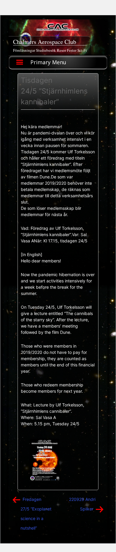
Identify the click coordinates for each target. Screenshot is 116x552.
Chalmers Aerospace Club (44, 42)
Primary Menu (48, 62)
